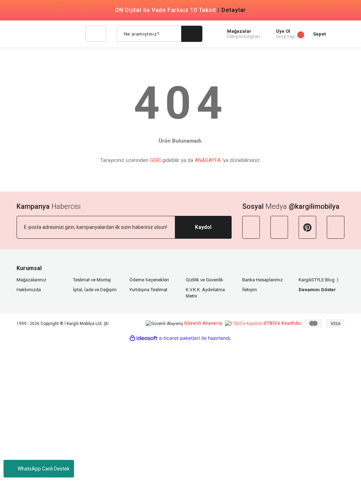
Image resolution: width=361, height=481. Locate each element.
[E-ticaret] (179, 338)
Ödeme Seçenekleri (149, 279)
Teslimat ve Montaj (92, 279)
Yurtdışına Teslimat (148, 289)
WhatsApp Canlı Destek (43, 468)
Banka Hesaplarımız (262, 279)
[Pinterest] (307, 227)
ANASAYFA (208, 160)
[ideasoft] (143, 338)
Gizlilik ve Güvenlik (204, 279)
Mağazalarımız (31, 279)
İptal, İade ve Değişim (95, 289)
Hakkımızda (29, 289)
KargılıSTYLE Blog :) (318, 279)
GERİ (155, 160)
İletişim (249, 289)
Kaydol (203, 227)
